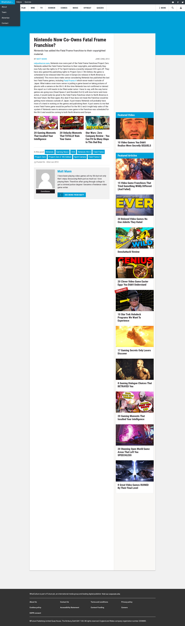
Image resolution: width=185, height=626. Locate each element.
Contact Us (64, 602)
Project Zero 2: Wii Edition (60, 157)
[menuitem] (7, 2)
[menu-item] (23, 7)
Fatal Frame (99, 152)
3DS (73, 152)
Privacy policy (126, 602)
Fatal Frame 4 (70, 80)
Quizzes (28, 2)
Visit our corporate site (111, 594)
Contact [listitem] (5, 23)
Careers (124, 607)
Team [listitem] (4, 12)
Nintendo (50, 152)
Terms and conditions (99, 602)
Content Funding (97, 607)
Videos (19, 2)
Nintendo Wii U (84, 152)
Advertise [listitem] (5, 18)
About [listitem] (4, 7)
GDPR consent (35, 613)
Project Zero (40, 157)
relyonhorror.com (42, 63)
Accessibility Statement (69, 607)
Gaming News (62, 152)
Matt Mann (42, 59)
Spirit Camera (80, 157)
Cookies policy (35, 607)
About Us (33, 602)
